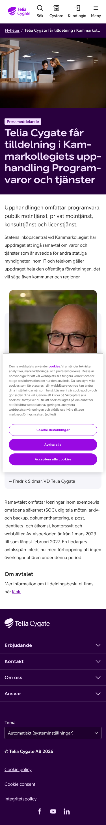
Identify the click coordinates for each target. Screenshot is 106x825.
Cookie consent (20, 784)
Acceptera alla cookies (53, 459)
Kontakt (14, 661)
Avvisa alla (52, 444)
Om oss (13, 677)
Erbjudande (18, 645)
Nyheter (12, 30)
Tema (10, 722)
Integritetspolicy (20, 799)
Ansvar (13, 693)
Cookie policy (18, 769)
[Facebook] (39, 811)
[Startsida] (19, 11)
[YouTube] (53, 811)
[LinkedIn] (66, 811)
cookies (54, 366)
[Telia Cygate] (27, 623)
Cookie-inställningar (53, 430)
